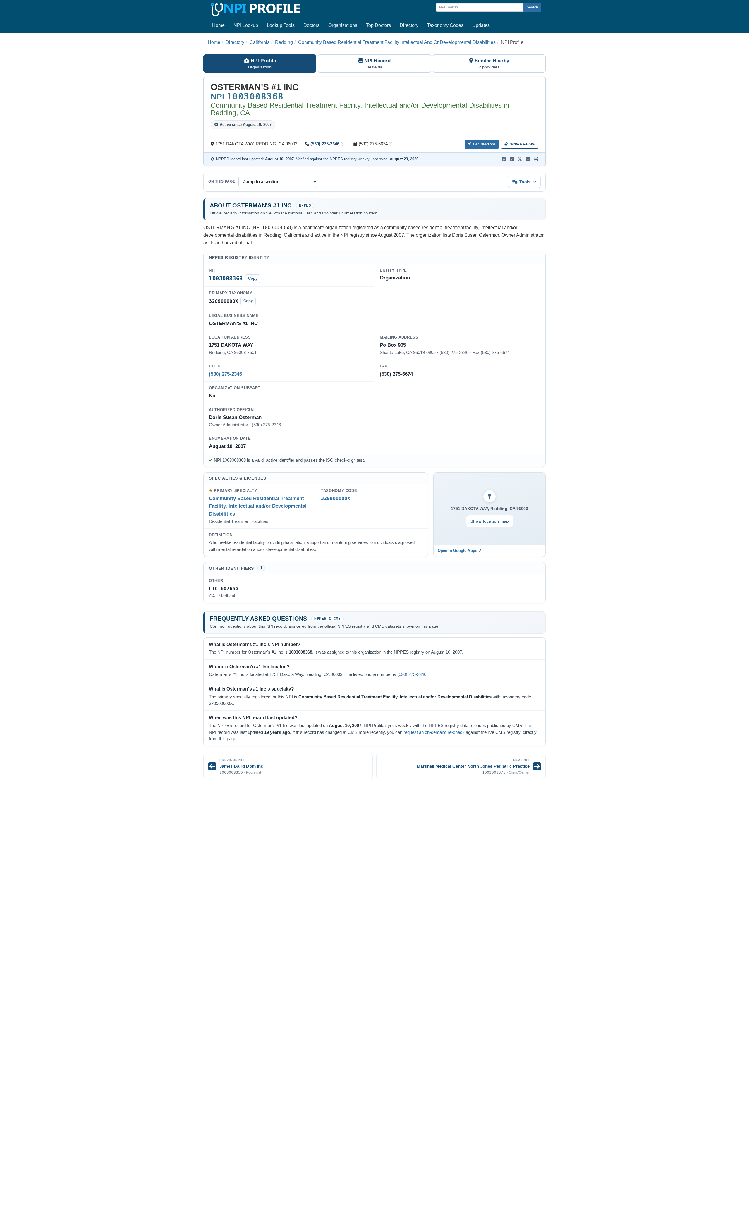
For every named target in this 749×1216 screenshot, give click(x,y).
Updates (481, 25)
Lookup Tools (281, 25)
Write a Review (522, 144)
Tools (524, 181)
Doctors (311, 25)
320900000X (335, 498)
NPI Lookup (245, 25)
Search (532, 7)
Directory (409, 25)
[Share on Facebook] (504, 159)
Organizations (342, 25)
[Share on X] (520, 159)
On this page (222, 181)
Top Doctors (378, 25)
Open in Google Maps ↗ (460, 550)
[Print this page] (536, 159)
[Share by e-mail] (528, 159)
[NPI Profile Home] (254, 8)
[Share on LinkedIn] (512, 159)
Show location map (489, 521)
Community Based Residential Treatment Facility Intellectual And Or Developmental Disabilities (397, 42)
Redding (284, 42)
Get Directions (484, 144)
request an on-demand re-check (434, 732)
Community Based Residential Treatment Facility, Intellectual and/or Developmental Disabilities (258, 506)
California (260, 42)
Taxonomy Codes (445, 25)
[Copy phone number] (342, 144)
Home (218, 25)
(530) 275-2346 (324, 144)
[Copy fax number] (391, 144)
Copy (252, 278)
